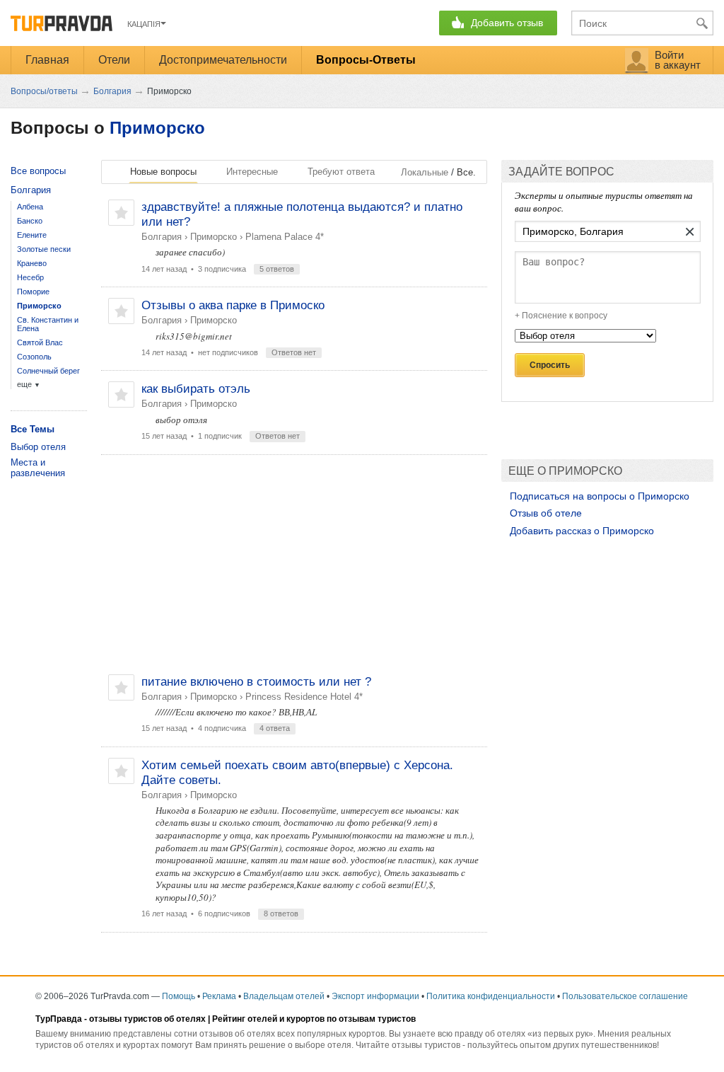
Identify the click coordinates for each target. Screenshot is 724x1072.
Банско (29, 221)
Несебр (30, 277)
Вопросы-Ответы (366, 60)
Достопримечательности (223, 60)
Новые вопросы (163, 171)
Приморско (157, 127)
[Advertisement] (294, 565)
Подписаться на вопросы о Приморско (599, 496)
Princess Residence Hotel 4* (304, 696)
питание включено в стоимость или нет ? (256, 681)
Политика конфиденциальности (490, 996)
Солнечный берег (48, 371)
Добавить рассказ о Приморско (582, 530)
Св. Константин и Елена (47, 324)
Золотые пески (44, 249)
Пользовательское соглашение (625, 996)
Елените (32, 235)
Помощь (178, 996)
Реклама (219, 996)
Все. (466, 172)
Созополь (34, 356)
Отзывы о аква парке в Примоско (233, 305)
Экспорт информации (375, 996)
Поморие (33, 291)
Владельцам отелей (284, 996)
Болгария (161, 236)
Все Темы (32, 429)
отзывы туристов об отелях (147, 1019)
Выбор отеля (38, 447)
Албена (30, 206)
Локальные (424, 172)
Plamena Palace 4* (284, 236)
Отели (114, 60)
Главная (47, 60)
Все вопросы (38, 171)
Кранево (32, 263)
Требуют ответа (341, 171)
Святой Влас (40, 342)
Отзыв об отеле (546, 513)
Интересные (252, 171)
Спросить (550, 365)
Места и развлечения (38, 468)
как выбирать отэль (195, 389)
